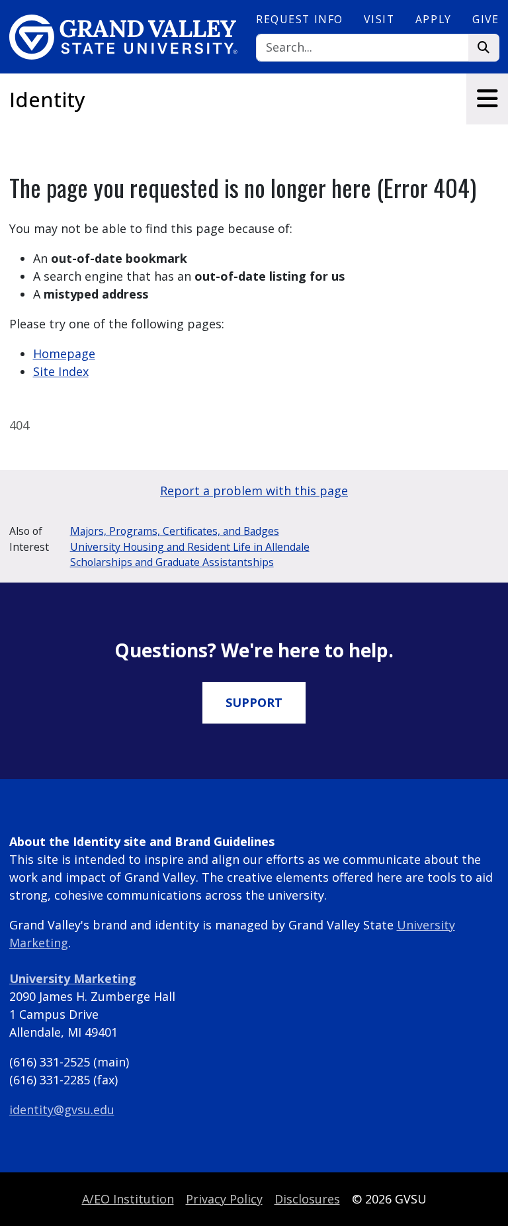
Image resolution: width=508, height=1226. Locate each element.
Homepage (64, 353)
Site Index (61, 371)
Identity (47, 99)
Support (254, 702)
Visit (379, 19)
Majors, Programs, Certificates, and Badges (174, 531)
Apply (433, 19)
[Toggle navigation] (487, 98)
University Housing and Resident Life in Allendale (190, 547)
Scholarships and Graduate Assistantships (172, 562)
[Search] (483, 48)
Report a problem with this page (254, 490)
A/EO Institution (128, 1199)
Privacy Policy (224, 1199)
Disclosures (307, 1199)
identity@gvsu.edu (61, 1109)
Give (485, 19)
